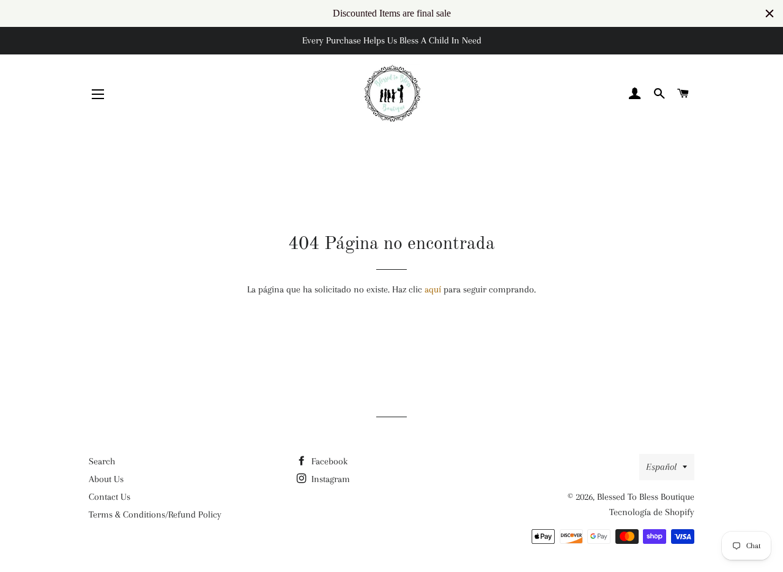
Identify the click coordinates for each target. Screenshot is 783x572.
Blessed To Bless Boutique (645, 496)
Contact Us (109, 496)
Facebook (328, 461)
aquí (433, 289)
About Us (106, 479)
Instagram (329, 479)
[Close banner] (769, 13)
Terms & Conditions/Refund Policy (155, 514)
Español (661, 466)
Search (102, 461)
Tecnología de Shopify (651, 512)
